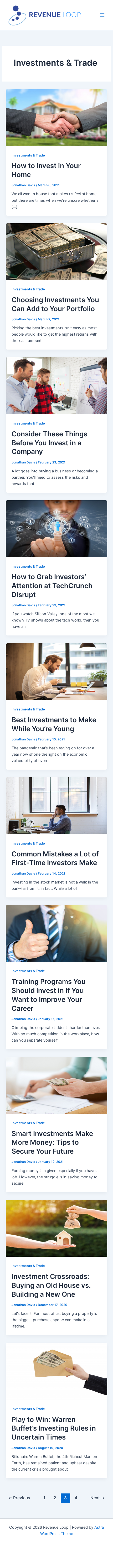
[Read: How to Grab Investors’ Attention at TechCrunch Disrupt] (56, 528)
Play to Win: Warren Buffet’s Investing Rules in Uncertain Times (54, 1428)
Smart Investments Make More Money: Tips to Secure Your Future (52, 1142)
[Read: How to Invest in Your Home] (56, 117)
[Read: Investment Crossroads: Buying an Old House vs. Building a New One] (56, 1228)
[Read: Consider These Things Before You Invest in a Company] (56, 385)
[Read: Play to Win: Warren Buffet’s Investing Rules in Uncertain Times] (56, 1371)
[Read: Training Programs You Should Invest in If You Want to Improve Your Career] (56, 933)
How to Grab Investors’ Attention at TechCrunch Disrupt (52, 586)
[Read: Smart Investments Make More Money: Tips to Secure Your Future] (56, 1085)
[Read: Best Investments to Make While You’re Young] (56, 671)
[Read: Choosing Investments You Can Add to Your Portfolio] (56, 251)
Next (97, 1497)
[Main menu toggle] (102, 15)
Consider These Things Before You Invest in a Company (49, 443)
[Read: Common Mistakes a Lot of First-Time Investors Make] (56, 805)
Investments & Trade (28, 155)
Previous (19, 1497)
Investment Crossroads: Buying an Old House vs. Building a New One (51, 1285)
